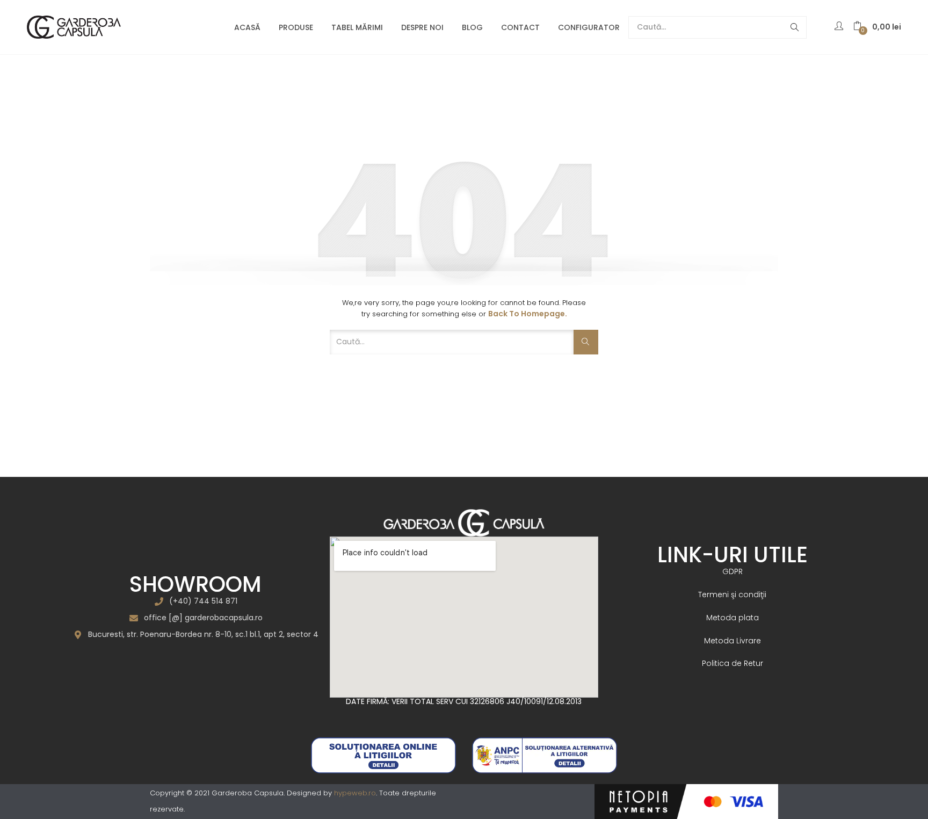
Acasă (247, 27)
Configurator (589, 27)
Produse (296, 27)
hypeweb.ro (355, 793)
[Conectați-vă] (840, 26)
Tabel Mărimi (357, 27)
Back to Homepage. (527, 313)
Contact (520, 27)
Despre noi (422, 27)
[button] (877, 27)
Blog (472, 27)
